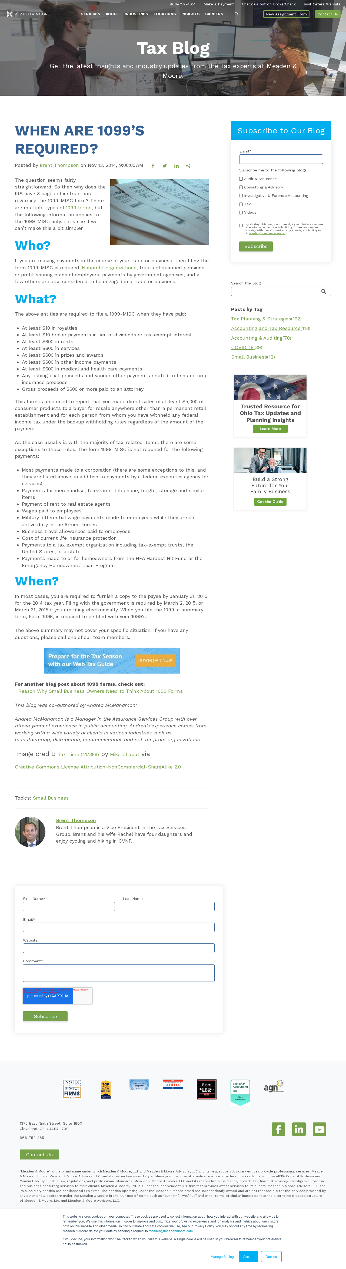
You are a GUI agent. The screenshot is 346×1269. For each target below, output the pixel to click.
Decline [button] (271, 1256)
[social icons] (278, 1129)
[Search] (323, 292)
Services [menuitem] (90, 14)
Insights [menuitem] (190, 14)
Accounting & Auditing (261, 338)
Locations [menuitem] (165, 14)
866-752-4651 (182, 4)
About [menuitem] (112, 14)
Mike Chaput (124, 754)
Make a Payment (219, 4)
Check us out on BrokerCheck (269, 4)
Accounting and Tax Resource (270, 328)
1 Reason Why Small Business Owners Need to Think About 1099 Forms (99, 691)
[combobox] (281, 291)
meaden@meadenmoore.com (171, 1230)
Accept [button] (248, 1256)
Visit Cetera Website (322, 4)
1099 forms (79, 207)
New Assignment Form (286, 14)
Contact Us (328, 14)
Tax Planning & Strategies (266, 319)
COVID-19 (246, 347)
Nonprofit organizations (109, 267)
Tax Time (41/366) (78, 754)
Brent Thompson (59, 165)
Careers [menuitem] (214, 14)
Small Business (51, 798)
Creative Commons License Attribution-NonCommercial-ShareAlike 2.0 (98, 767)
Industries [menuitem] (136, 14)
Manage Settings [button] (223, 1256)
